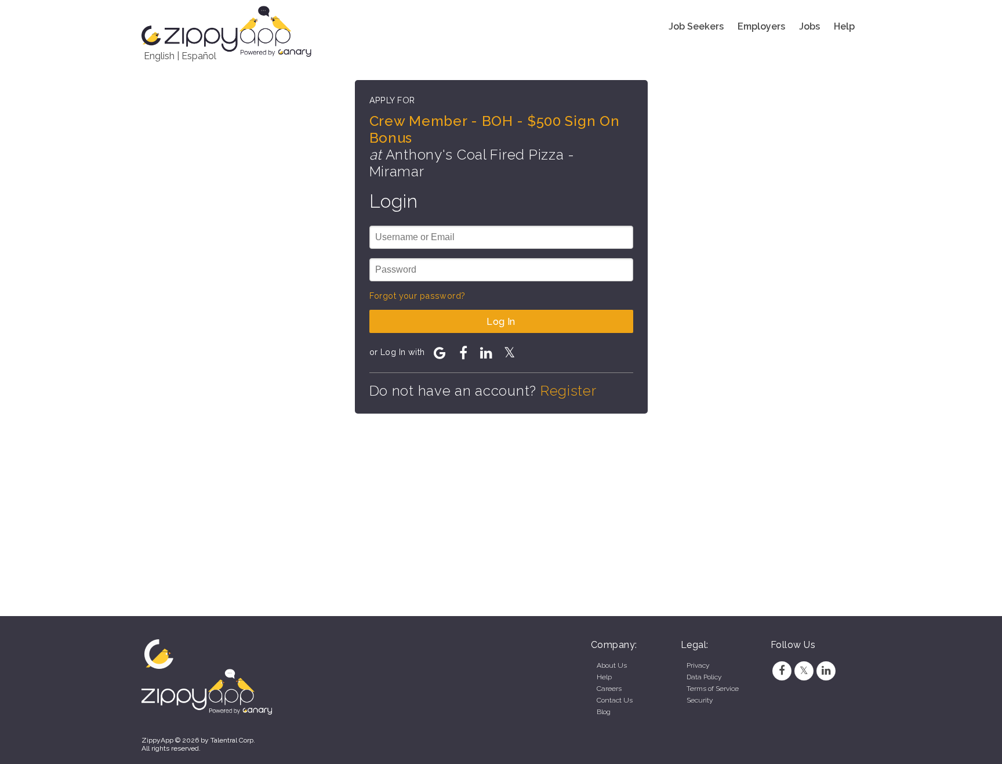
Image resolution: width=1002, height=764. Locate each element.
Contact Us (615, 700)
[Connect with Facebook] (463, 352)
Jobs (809, 26)
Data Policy (704, 677)
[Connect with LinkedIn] (486, 352)
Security (700, 700)
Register (568, 390)
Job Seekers (696, 26)
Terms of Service (713, 689)
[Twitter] (804, 671)
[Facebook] (782, 671)
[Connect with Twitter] (509, 352)
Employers (761, 26)
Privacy (698, 665)
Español (198, 55)
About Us (612, 665)
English (159, 55)
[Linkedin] (826, 671)
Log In (501, 321)
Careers (609, 689)
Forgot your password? (417, 295)
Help (844, 26)
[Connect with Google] (440, 352)
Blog (604, 712)
